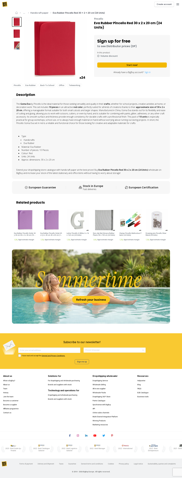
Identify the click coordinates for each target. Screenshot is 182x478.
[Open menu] (177, 4)
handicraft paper (68, 169)
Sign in (148, 72)
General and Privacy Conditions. (53, 356)
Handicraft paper (39, 12)
